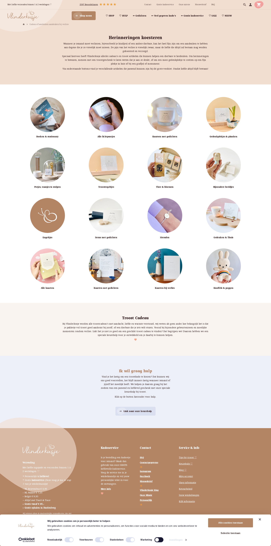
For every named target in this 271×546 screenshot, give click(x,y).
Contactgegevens (149, 462)
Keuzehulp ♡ (186, 463)
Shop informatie (187, 482)
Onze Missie (146, 495)
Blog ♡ (182, 470)
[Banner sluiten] (260, 519)
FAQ (142, 457)
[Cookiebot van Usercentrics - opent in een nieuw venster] (26, 540)
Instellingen (176, 539)
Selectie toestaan (230, 533)
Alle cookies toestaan (230, 522)
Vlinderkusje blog (149, 490)
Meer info (106, 488)
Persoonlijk (146, 500)
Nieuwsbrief (146, 481)
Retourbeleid (185, 488)
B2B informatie (187, 501)
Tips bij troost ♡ (188, 457)
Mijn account (186, 476)
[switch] (96, 538)
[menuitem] (147, 4)
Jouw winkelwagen (189, 495)
